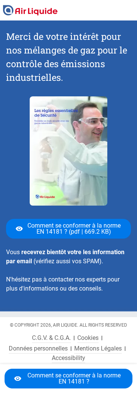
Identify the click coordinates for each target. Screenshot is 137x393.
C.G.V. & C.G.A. (51, 338)
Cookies (88, 338)
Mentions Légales (98, 349)
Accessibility (68, 358)
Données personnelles (38, 349)
